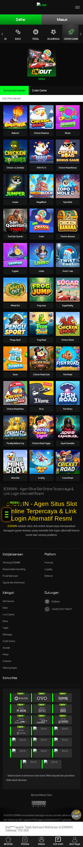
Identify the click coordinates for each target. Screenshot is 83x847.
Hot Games (8, 601)
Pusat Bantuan (10, 575)
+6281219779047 (62, 609)
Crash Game (71, 38)
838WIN (12, 526)
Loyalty (48, 569)
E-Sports (7, 661)
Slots (5, 607)
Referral (48, 575)
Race (18, 38)
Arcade (6, 647)
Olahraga (53, 38)
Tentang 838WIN (11, 562)
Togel (35, 38)
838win (56, 601)
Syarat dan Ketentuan (14, 582)
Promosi (48, 562)
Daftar (20, 19)
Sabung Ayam (10, 667)
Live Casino (8, 614)
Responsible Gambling (14, 569)
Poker (6, 654)
